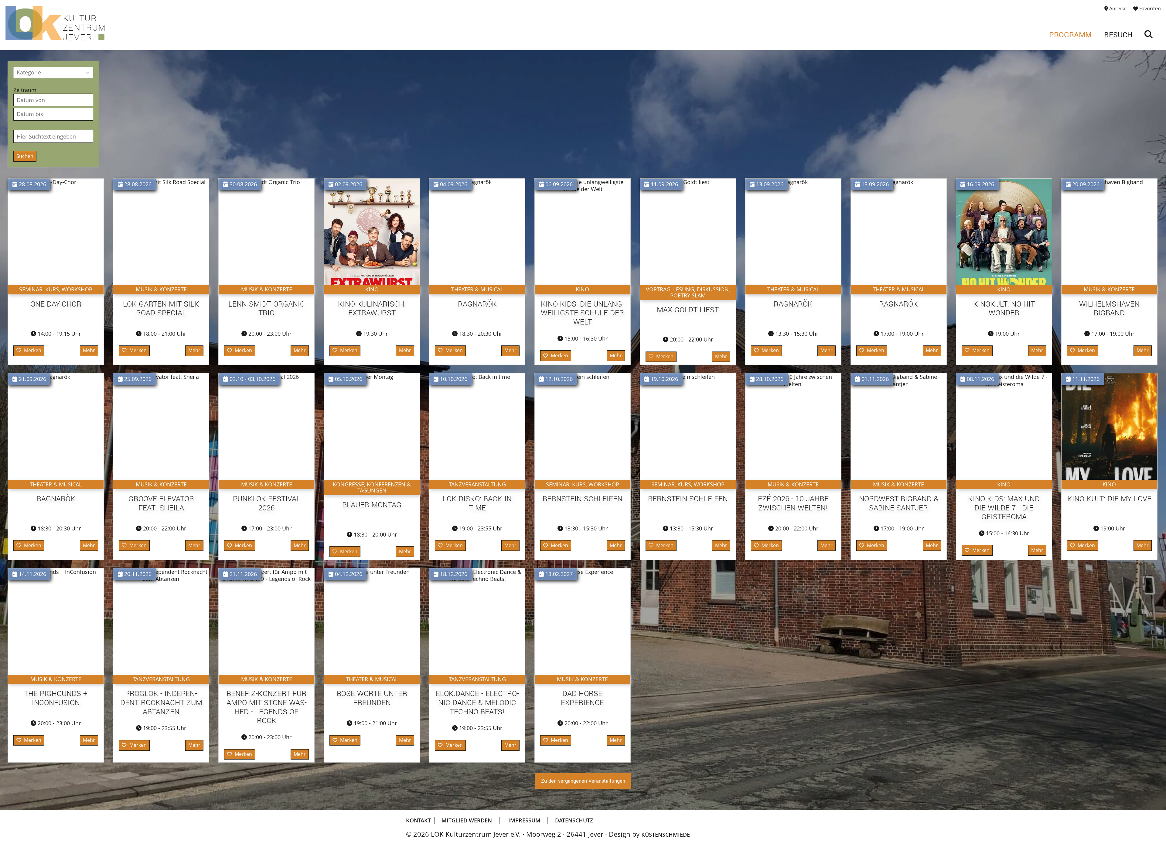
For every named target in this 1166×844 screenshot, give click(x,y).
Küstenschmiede (665, 834)
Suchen (24, 156)
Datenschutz (574, 820)
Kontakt (419, 820)
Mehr (89, 350)
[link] (1148, 35)
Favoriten (1149, 8)
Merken (32, 350)
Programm (1070, 35)
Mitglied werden (467, 820)
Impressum (524, 820)
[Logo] (55, 22)
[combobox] (17, 72)
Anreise (1117, 8)
